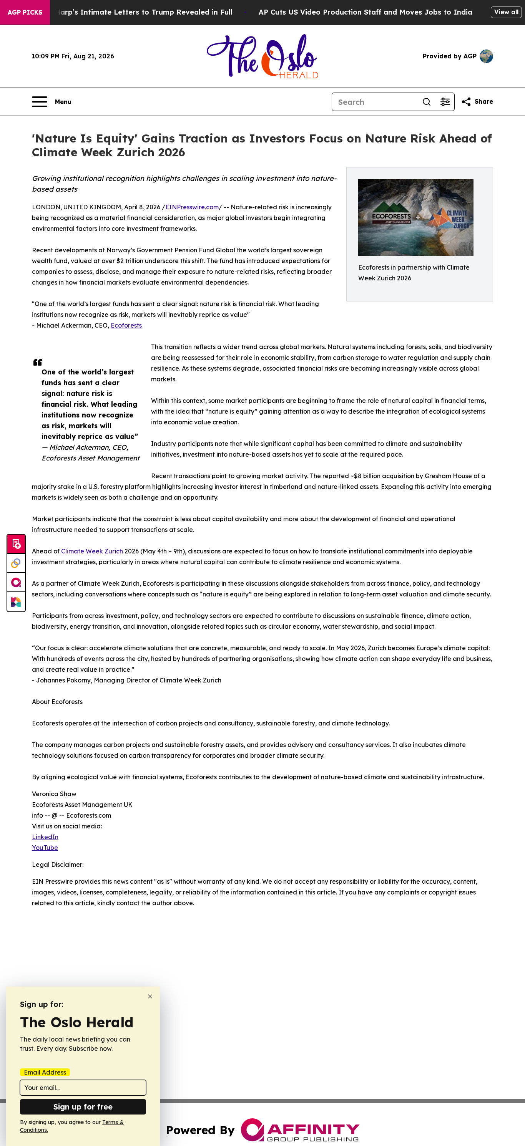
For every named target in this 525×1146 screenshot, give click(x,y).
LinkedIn (45, 837)
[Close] (150, 996)
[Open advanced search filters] (445, 102)
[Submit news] (16, 544)
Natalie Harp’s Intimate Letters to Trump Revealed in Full (130, 12)
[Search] (426, 102)
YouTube (45, 847)
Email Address (45, 1072)
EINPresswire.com (192, 207)
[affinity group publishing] (16, 582)
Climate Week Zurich (92, 551)
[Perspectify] (16, 563)
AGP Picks (25, 12)
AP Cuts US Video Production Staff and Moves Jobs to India (365, 12)
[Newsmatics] (16, 601)
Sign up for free (83, 1106)
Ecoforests (126, 325)
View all (506, 12)
